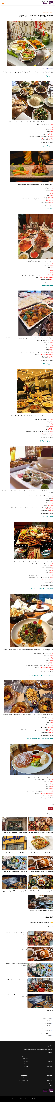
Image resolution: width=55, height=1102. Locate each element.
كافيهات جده (49, 1066)
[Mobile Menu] (3, 2)
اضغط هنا (43, 142)
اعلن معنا (14, 1099)
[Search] (7, 3)
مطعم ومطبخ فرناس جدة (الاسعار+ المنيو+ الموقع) (41, 852)
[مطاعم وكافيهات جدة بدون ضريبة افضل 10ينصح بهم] (40, 938)
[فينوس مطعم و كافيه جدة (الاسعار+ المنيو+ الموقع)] (40, 970)
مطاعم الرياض (49, 1059)
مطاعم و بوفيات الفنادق (46, 1033)
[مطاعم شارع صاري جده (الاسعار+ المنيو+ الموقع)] (27, 43)
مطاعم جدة (26, 1061)
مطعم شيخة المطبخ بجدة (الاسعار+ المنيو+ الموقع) (15, 833)
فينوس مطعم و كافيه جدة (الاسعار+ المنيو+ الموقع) (15, 872)
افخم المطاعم (48, 1016)
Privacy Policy (20, 1099)
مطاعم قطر (26, 1066)
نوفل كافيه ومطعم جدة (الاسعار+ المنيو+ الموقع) (17, 979)
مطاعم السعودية (25, 1056)
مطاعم (50, 808)
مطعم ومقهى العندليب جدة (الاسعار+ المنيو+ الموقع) (15, 891)
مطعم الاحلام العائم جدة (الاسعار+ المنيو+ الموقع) (41, 910)
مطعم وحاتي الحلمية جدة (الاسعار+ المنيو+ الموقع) (41, 891)
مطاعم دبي (50, 1061)
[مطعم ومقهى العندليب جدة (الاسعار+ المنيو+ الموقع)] (40, 1001)
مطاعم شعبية (48, 1031)
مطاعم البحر (48, 1021)
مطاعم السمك (48, 1026)
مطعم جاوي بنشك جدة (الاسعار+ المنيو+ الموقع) (42, 872)
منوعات (49, 1035)
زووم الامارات (49, 1064)
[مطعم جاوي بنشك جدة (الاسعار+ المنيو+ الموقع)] (40, 954)
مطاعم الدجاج (48, 1023)
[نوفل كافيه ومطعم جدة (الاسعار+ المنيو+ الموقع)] (40, 985)
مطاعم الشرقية (25, 1059)
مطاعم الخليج (25, 1064)
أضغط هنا (38, 138)
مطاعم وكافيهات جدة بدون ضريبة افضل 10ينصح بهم (41, 833)
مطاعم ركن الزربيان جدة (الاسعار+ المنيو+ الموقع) (16, 852)
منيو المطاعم (49, 1056)
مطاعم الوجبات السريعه (46, 1028)
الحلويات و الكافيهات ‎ (47, 1018)
